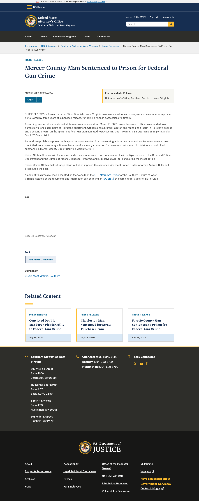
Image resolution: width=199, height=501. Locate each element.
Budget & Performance (38, 471)
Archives (30, 479)
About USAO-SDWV (136, 17)
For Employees (72, 486)
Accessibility (71, 464)
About (28, 464)
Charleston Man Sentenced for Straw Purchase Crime (96, 325)
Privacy (67, 479)
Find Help (154, 17)
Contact (150, 488)
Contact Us (168, 17)
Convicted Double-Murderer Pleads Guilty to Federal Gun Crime (46, 325)
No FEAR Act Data (112, 475)
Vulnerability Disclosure (116, 491)
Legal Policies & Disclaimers (79, 471)
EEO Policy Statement (115, 483)
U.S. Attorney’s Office (106, 175)
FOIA (28, 486)
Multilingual (147, 464)
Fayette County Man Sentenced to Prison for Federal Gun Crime (149, 325)
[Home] (50, 27)
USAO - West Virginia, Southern (42, 276)
